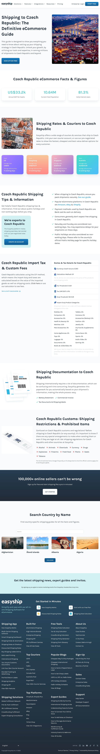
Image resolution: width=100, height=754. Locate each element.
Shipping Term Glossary (59, 642)
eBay (68, 205)
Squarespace (30, 704)
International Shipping (10, 659)
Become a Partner (82, 666)
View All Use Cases (32, 646)
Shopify (76, 205)
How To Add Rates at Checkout (62, 717)
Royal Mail (30, 680)
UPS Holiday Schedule (58, 681)
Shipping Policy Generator (60, 639)
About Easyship (81, 628)
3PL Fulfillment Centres (10, 708)
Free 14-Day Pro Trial (83, 659)
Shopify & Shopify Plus (34, 697)
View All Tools (55, 646)
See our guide (84, 197)
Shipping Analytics (8, 681)
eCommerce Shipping (34, 628)
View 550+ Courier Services (36, 684)
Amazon (61, 205)
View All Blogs (56, 688)
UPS (27, 662)
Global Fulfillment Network (11, 701)
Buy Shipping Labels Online (11, 652)
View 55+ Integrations (34, 726)
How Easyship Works (9, 628)
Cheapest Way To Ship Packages (62, 659)
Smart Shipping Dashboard (11, 637)
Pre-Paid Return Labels (10, 677)
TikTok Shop (30, 722)
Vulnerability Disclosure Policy (89, 750)
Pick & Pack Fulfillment (10, 705)
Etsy (27, 715)
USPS (28, 659)
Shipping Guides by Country (61, 701)
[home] (7, 3)
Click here (35, 283)
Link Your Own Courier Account (13, 668)
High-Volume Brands (33, 631)
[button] (18, 4)
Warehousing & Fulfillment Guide (57, 728)
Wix (27, 718)
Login (82, 4)
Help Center (80, 698)
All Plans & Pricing (82, 662)
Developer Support (82, 702)
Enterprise (75, 4)
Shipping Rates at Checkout (12, 644)
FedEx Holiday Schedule (59, 684)
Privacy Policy (74, 750)
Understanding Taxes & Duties (62, 708)
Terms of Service (63, 750)
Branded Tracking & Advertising (9, 673)
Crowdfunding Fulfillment (11, 712)
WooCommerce (31, 700)
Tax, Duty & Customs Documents (9, 664)
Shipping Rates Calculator (60, 628)
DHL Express (30, 669)
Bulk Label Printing (8, 655)
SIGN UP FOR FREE (10, 61)
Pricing (60, 4)
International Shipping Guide (61, 704)
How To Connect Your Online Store (61, 713)
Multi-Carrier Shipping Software (10, 632)
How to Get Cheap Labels (59, 674)
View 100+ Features (8, 688)
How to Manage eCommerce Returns (61, 722)
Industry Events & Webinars (61, 732)
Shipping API (6, 685)
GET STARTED (50, 492)
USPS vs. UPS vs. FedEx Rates (61, 677)
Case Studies (80, 631)
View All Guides (56, 736)
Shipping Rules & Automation (12, 641)
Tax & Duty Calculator (59, 631)
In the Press (80, 639)
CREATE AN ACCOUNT (16, 242)
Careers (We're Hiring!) (84, 642)
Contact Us (79, 646)
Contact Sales (81, 678)
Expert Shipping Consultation (12, 716)
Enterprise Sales (81, 682)
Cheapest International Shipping (59, 663)
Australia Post (31, 677)
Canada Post (30, 673)
